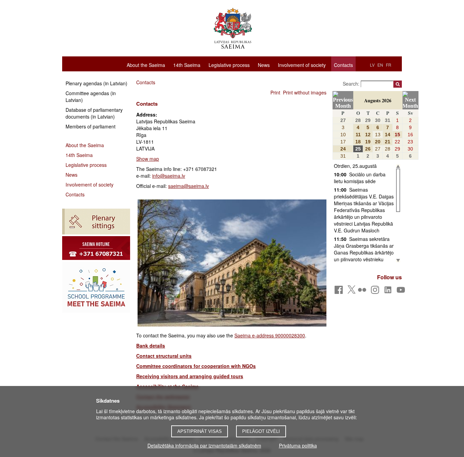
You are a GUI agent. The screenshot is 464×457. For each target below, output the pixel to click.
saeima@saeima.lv (188, 185)
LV (372, 65)
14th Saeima (186, 64)
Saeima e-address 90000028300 (269, 335)
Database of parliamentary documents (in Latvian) (94, 113)
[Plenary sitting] (96, 221)
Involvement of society (302, 64)
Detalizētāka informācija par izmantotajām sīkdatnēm (204, 445)
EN (380, 65)
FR (388, 65)
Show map (147, 158)
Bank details (150, 345)
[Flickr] (363, 292)
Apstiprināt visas (199, 431)
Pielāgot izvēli (261, 431)
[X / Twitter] (351, 291)
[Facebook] (340, 292)
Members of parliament (90, 126)
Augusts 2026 (377, 100)
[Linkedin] (389, 292)
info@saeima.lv (168, 175)
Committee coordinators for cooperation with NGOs (196, 366)
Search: (352, 83)
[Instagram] (376, 292)
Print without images (304, 92)
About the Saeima (146, 64)
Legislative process (229, 64)
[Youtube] (402, 292)
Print (275, 92)
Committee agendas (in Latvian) (91, 96)
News (264, 64)
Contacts (343, 64)
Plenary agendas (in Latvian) (96, 83)
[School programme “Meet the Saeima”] (96, 287)
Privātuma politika (298, 445)
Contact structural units (164, 355)
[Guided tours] (96, 248)
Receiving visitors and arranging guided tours (189, 376)
